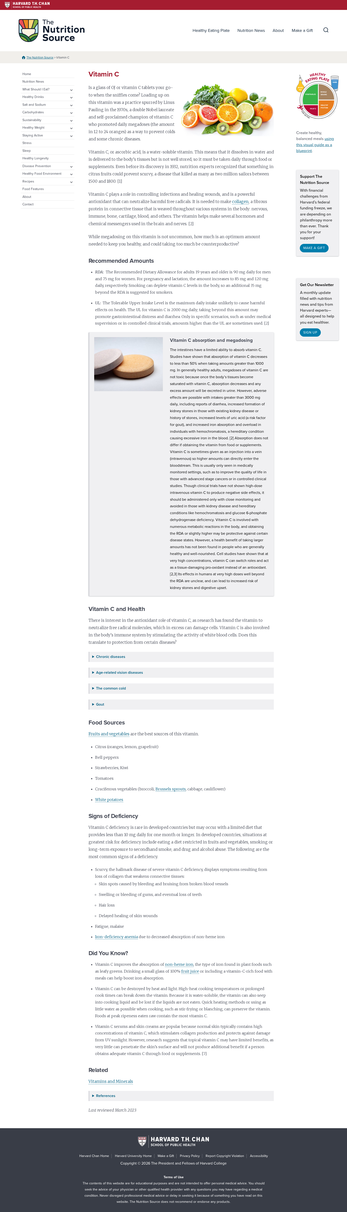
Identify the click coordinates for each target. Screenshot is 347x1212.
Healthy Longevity (35, 158)
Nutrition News (251, 30)
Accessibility (259, 1156)
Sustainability (31, 120)
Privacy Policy (190, 1156)
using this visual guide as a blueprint (315, 144)
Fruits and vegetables (109, 734)
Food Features (33, 189)
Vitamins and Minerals (111, 1081)
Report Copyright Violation (225, 1156)
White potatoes (109, 799)
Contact (28, 204)
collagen (240, 201)
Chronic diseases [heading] (110, 657)
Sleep (26, 151)
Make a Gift (302, 30)
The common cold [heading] (111, 688)
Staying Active (32, 135)
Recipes (28, 181)
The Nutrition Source (39, 57)
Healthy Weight (33, 128)
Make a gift (314, 248)
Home (26, 74)
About (278, 30)
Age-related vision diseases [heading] (119, 672)
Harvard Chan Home (94, 1156)
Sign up (310, 333)
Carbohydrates (33, 112)
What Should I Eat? (35, 89)
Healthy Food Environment (41, 174)
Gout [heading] (100, 704)
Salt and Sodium (34, 105)
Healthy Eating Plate (211, 30)
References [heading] (105, 1096)
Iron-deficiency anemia (116, 936)
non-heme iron (179, 964)
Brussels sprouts (171, 789)
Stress (27, 143)
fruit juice (190, 971)
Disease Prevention (36, 166)
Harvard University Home (133, 1156)
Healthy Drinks (33, 97)
